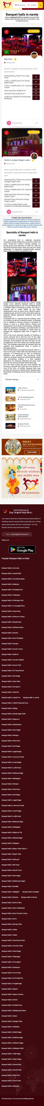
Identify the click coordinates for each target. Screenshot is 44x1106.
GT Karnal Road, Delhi (27, 390)
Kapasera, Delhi (25, 399)
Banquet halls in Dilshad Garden (12, 627)
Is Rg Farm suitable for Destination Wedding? (17, 97)
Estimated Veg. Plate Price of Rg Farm (16, 77)
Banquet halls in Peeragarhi (11, 962)
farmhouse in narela (27, 223)
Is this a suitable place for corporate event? (18, 86)
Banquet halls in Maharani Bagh (12, 773)
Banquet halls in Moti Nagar (11, 876)
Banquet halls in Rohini (9, 1000)
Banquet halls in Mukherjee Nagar (13, 881)
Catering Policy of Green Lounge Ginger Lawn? (17, 195)
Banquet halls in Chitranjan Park (12, 600)
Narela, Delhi (10, 63)
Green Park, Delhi (25, 419)
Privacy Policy (17, 1103)
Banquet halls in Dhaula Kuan (11, 622)
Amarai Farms (23, 424)
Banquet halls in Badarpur (10, 584)
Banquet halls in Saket (9, 1016)
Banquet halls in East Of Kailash (12, 638)
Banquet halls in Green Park (11, 665)
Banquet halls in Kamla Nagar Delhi (13, 714)
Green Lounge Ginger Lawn (17, 160)
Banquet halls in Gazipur (10, 643)
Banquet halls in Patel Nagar (11, 951)
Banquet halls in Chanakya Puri (12, 590)
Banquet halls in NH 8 (9, 919)
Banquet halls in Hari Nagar (11, 676)
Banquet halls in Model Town (12, 870)
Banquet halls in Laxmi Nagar (11, 762)
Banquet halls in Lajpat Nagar (11, 751)
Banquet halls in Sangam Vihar (12, 1021)
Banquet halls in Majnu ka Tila (12, 832)
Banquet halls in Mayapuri (10, 843)
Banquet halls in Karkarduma (11, 724)
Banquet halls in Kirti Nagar (11, 746)
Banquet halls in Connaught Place (13, 606)
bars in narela (29, 221)
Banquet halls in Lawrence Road (13, 757)
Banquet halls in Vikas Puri (11, 1075)
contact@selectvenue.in (19, 534)
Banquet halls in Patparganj (11, 956)
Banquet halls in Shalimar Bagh (12, 1037)
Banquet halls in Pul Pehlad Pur (12, 978)
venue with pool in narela (27, 227)
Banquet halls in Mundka (10, 886)
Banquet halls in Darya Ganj (11, 611)
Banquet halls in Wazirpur (10, 1086)
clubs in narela (14, 223)
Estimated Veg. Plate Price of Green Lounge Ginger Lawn (18, 180)
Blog (25, 1103)
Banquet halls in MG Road (10, 865)
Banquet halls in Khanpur (10, 735)
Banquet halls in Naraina (10, 897)
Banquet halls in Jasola (31, 697)
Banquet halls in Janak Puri (11, 697)
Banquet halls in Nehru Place (12, 903)
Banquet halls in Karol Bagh (11, 730)
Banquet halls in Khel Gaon (11, 741)
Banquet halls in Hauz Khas (11, 681)
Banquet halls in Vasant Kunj (11, 1064)
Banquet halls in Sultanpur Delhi (12, 1048)
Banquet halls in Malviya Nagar (12, 838)
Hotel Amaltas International (23, 415)
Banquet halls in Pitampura (11, 967)
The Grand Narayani (26, 397)
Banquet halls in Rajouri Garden (12, 994)
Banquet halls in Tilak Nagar (11, 1054)
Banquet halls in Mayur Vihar (11, 854)
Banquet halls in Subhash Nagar (12, 1043)
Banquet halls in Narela (29, 897)
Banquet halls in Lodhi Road (11, 768)
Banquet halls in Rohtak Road (12, 1005)
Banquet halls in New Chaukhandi (13, 908)
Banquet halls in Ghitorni (10, 654)
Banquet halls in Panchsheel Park (13, 940)
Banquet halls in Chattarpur (11, 595)
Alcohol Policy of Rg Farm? (14, 94)
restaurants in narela (16, 221)
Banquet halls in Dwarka (10, 633)
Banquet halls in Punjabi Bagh (12, 983)
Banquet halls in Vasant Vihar (12, 1070)
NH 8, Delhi (23, 409)
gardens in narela (13, 225)
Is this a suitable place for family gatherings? (17, 82)
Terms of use (6, 1103)
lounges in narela (27, 225)
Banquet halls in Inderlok (10, 692)
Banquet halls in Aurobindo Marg (13, 579)
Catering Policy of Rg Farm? (15, 90)
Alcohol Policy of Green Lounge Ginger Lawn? (16, 200)
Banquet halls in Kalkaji (9, 708)
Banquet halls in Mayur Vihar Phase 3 (14, 849)
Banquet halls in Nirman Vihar (12, 924)
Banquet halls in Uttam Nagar (11, 1059)
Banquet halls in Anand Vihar (11, 573)
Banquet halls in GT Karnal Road (13, 670)
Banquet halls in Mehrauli (10, 859)
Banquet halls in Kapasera (10, 719)
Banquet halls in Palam (9, 935)
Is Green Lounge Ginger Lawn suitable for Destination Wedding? (17, 205)
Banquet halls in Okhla (9, 929)
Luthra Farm (22, 388)
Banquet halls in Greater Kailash (13, 660)
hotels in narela (26, 220)
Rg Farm (8, 59)
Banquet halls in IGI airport (11, 687)
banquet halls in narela (12, 220)
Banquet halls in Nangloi (30, 892)
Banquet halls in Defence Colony (13, 617)
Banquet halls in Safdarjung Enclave (14, 1010)
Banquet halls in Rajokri (10, 989)
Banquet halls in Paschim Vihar (12, 946)
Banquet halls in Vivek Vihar (11, 1081)
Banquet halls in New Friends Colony (14, 913)
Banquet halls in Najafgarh (10, 892)
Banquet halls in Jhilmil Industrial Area (15, 703)
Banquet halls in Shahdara (10, 1027)
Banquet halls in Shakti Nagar (12, 1032)
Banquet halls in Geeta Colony (12, 649)
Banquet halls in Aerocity (10, 568)
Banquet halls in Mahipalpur (11, 778)
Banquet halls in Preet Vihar (11, 973)
